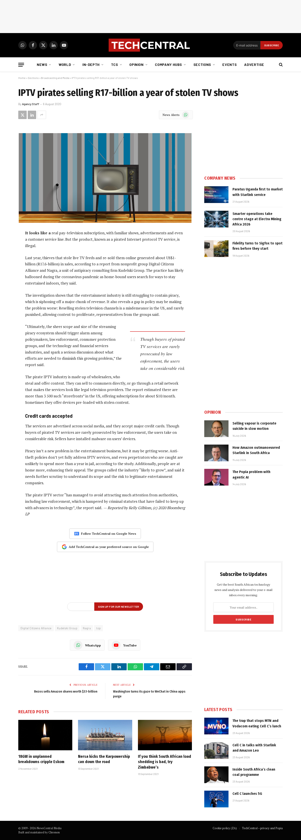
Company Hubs (168, 64)
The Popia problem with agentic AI (251, 474)
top (98, 628)
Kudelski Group (67, 628)
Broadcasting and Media (55, 77)
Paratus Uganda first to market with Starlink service (257, 192)
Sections (202, 64)
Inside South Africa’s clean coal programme (253, 772)
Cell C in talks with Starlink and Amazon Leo (254, 748)
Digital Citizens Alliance (36, 628)
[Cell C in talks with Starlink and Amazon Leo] (216, 750)
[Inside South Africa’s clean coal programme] (216, 774)
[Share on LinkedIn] (32, 115)
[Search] (280, 65)
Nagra (87, 628)
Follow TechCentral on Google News (108, 533)
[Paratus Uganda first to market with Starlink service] (216, 194)
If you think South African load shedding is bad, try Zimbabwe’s (164, 762)
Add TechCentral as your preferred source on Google (109, 547)
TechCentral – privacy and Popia (262, 828)
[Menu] (21, 65)
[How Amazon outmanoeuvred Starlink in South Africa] (216, 453)
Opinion (136, 64)
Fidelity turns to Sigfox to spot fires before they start (257, 246)
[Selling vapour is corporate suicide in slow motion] (216, 428)
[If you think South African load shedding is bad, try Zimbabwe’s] (165, 735)
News (42, 64)
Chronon (54, 832)
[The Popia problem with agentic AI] (216, 477)
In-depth (91, 64)
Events (229, 64)
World (65, 64)
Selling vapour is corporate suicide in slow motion (254, 426)
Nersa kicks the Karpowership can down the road (104, 759)
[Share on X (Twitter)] (22, 115)
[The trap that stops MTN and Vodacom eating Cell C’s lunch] (216, 726)
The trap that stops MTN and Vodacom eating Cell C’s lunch (256, 723)
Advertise (254, 64)
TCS (114, 64)
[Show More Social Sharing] (41, 115)
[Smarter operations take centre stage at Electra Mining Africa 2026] (216, 219)
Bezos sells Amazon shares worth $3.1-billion (65, 691)
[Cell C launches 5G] (216, 799)
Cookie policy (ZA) (225, 828)
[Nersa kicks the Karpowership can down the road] (105, 735)
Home (22, 77)
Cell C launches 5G (247, 793)
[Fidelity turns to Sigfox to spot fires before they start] (216, 248)
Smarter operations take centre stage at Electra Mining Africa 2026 (256, 219)
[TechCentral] (150, 45)
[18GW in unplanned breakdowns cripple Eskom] (45, 735)
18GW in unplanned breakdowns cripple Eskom (41, 759)
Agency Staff (30, 104)
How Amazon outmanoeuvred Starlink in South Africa (256, 450)
